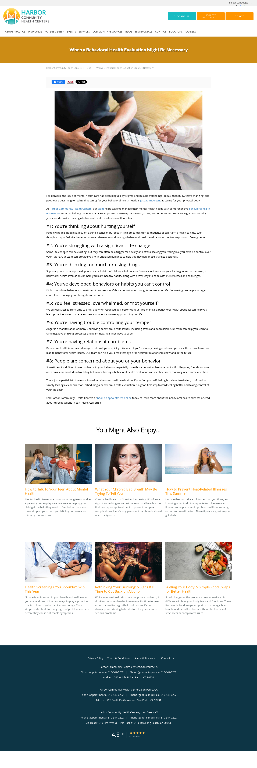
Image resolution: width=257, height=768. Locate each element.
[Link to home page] (21, 16)
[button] (211, 16)
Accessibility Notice (145, 658)
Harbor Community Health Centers (63, 67)
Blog (89, 67)
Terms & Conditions (118, 658)
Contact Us (167, 658)
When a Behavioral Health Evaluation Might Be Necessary (125, 67)
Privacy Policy (95, 658)
